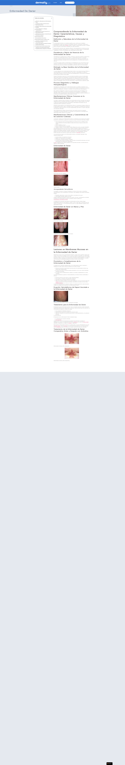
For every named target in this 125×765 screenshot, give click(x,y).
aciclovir (70, 323)
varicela (57, 281)
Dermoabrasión (58, 319)
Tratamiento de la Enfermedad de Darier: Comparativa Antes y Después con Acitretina (43, 48)
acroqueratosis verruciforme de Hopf (61, 199)
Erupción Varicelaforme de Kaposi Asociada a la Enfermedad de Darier (43, 44)
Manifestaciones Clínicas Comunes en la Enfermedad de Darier (43, 32)
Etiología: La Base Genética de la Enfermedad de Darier (43, 27)
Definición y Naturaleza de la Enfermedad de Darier (43, 22)
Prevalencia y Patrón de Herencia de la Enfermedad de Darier (42, 24)
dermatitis (79, 132)
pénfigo (66, 45)
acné (55, 142)
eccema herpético (59, 283)
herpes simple (85, 322)
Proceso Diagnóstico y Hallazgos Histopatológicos (41, 29)
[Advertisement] (43, 58)
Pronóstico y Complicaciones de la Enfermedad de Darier (42, 41)
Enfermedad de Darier (39, 36)
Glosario (55, 2)
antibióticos (75, 322)
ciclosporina (58, 327)
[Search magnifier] (73, 2)
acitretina (65, 326)
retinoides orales (57, 326)
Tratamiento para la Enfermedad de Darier (43, 46)
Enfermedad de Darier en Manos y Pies (42, 39)
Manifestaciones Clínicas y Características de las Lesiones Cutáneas (43, 35)
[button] (51, 18)
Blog (61, 2)
